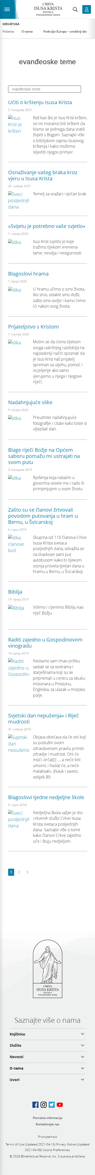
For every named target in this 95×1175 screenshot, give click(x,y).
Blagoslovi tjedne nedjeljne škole (46, 797)
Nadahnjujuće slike (30, 402)
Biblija (15, 591)
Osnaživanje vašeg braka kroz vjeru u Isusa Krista (42, 175)
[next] (35, 872)
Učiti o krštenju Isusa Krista (40, 102)
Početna (8, 31)
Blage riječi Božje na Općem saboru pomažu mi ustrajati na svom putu (44, 456)
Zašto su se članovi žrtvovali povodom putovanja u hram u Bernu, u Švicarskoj (43, 515)
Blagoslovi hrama (28, 273)
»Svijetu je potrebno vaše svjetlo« (46, 226)
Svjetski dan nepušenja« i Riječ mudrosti (43, 718)
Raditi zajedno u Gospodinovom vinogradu (45, 642)
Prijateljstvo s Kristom (33, 326)
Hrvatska (11, 24)
